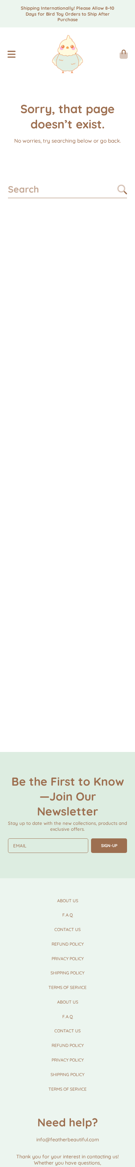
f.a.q (67, 914)
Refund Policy (68, 944)
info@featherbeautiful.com (67, 1139)
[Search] (122, 189)
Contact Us (67, 929)
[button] (11, 54)
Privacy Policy (68, 958)
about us (67, 900)
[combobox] (67, 189)
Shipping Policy (67, 972)
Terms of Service (67, 987)
